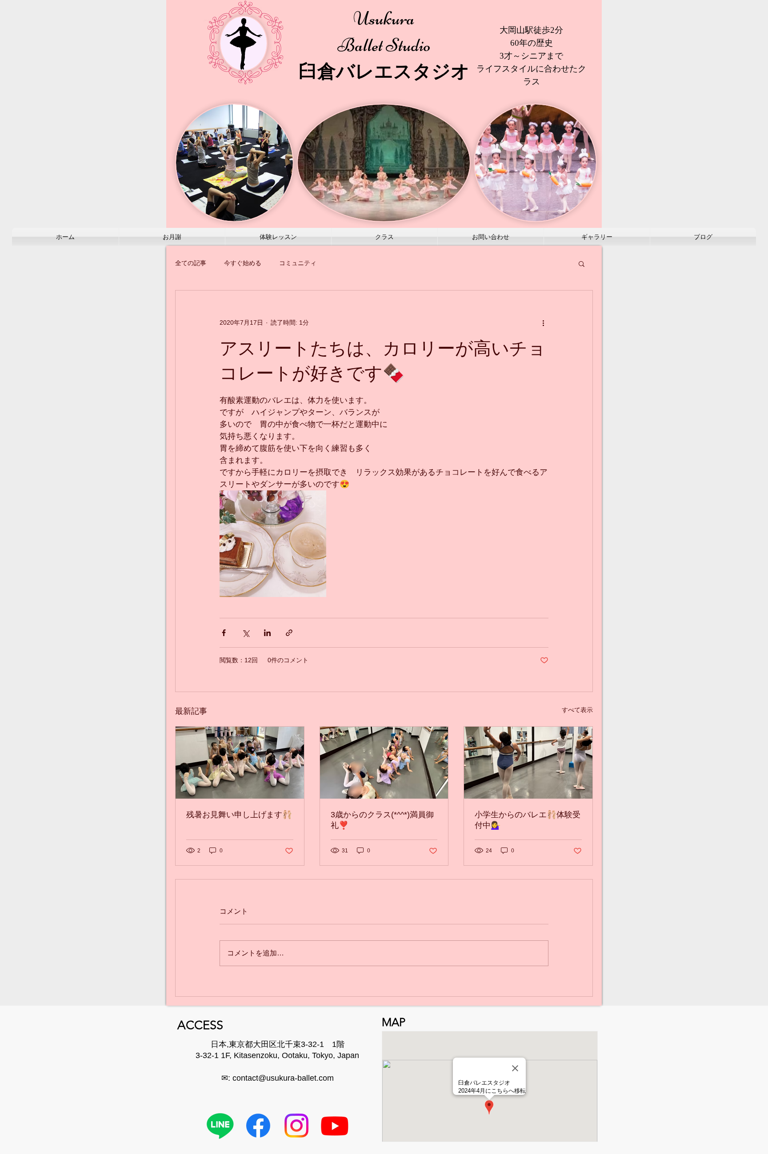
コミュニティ (297, 263)
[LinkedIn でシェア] (267, 633)
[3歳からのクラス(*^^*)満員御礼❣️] (384, 763)
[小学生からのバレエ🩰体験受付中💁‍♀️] (528, 763)
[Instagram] (296, 1126)
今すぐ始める (242, 263)
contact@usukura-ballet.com (283, 1078)
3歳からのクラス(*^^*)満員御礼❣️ (382, 820)
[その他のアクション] (543, 322)
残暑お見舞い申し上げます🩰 (239, 814)
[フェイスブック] (258, 1126)
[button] (581, 263)
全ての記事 (190, 263)
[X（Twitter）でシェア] (245, 633)
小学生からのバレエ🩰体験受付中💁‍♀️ (527, 820)
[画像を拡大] (273, 543)
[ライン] (220, 1126)
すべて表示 (577, 709)
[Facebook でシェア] (224, 633)
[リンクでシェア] (289, 633)
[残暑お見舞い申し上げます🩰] (240, 763)
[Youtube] (335, 1126)
